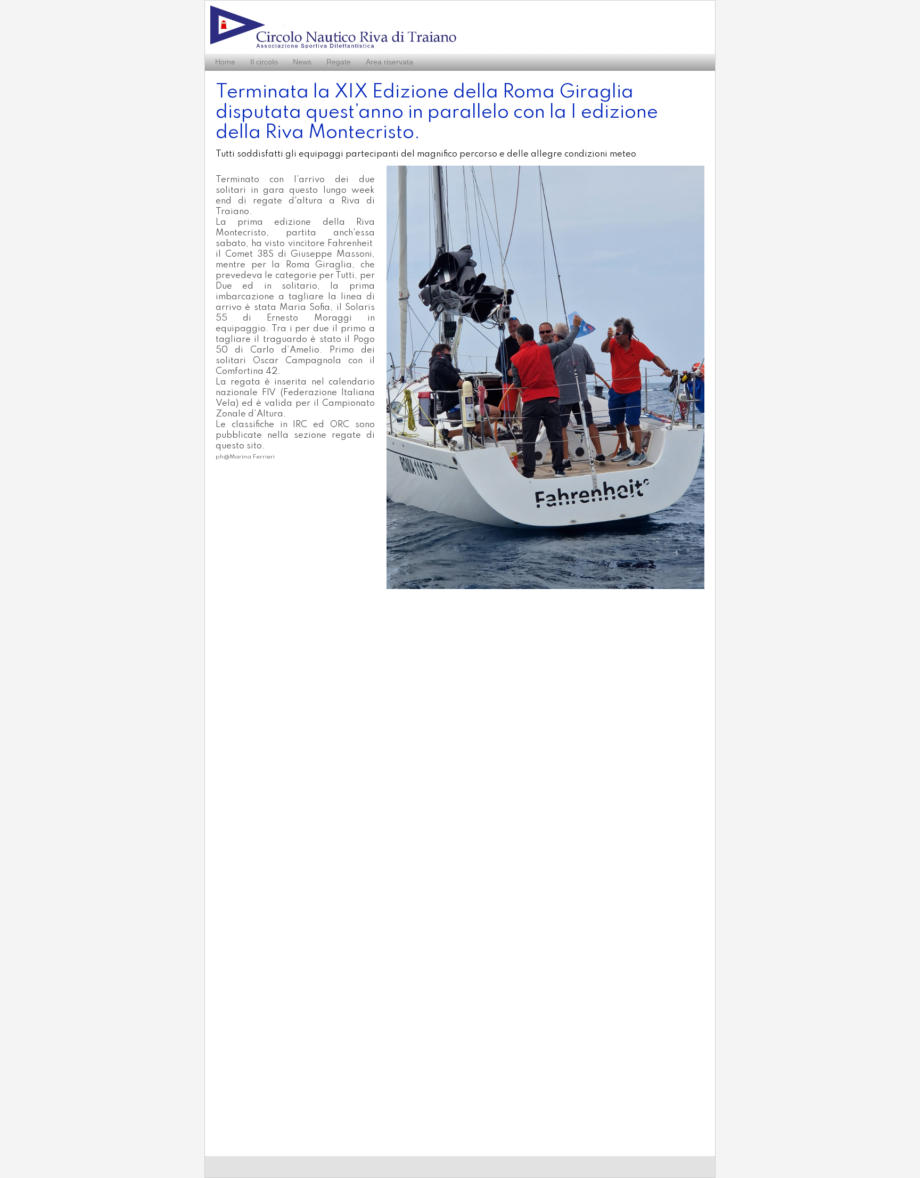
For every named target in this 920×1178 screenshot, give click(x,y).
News (302, 62)
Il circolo (264, 62)
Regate (338, 62)
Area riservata (389, 62)
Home (225, 62)
